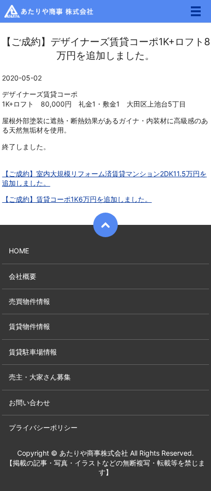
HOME (19, 250)
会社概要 (22, 276)
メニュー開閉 (196, 11)
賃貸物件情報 (29, 326)
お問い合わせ (29, 402)
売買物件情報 (29, 301)
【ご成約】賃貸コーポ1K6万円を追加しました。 (77, 199)
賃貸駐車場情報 (33, 352)
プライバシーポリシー (43, 427)
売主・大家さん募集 (40, 377)
